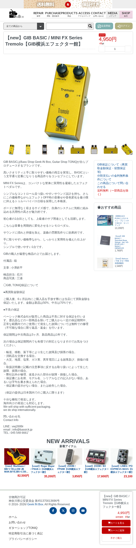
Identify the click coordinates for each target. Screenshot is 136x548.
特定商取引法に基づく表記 (26, 533)
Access (84, 14)
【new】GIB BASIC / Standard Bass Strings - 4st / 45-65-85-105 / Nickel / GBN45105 (122, 242)
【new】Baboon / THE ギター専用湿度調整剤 (122, 261)
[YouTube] (83, 510)
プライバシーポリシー (23, 538)
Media (112, 14)
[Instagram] (73, 510)
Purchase (53, 14)
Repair (38, 14)
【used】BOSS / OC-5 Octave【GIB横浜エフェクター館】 (122, 469)
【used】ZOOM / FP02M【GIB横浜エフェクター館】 (42, 469)
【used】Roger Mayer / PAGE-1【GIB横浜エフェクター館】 (16, 469)
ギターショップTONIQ (23, 527)
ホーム (13, 516)
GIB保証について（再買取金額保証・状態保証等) (112, 168)
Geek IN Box (35, 504)
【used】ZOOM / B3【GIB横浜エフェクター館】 (69, 469)
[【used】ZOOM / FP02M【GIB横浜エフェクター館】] (43, 456)
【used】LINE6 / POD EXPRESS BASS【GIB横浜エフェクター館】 (96, 469)
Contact (98, 14)
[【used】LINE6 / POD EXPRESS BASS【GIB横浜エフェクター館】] (96, 456)
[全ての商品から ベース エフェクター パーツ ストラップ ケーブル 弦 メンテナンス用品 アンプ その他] (23, 26)
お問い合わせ (17, 522)
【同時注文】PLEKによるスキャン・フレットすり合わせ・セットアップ (122, 220)
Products (69, 14)
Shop (126, 14)
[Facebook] (53, 510)
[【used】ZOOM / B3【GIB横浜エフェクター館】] (69, 456)
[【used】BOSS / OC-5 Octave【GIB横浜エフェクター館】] (122, 456)
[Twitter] (63, 510)
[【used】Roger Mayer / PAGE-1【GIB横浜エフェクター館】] (16, 456)
